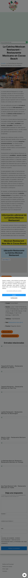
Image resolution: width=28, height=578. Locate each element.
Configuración (14, 297)
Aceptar (14, 295)
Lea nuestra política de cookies (14, 290)
